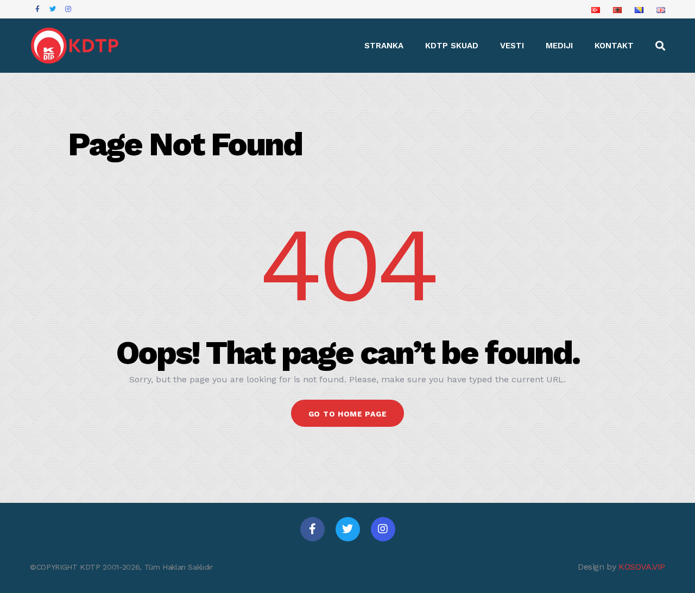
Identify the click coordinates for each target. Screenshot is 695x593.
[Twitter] (348, 529)
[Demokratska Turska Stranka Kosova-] (75, 46)
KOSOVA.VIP (641, 567)
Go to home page (347, 413)
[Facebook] (312, 529)
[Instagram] (383, 529)
